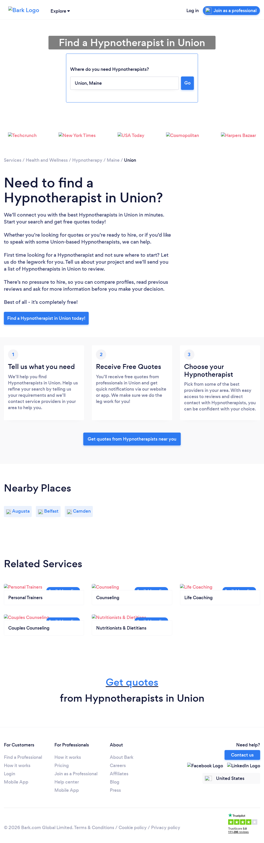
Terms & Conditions (94, 827)
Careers (118, 765)
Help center (66, 782)
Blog (114, 782)
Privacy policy (165, 827)
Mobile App (16, 782)
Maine (113, 160)
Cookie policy (133, 827)
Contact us (242, 755)
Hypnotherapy (87, 160)
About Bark (121, 757)
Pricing (61, 765)
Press (115, 790)
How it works (17, 765)
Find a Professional (23, 757)
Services (12, 160)
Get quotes (132, 682)
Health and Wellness (47, 160)
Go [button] (187, 83)
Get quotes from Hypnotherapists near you (132, 439)
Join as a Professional (75, 774)
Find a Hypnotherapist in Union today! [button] (46, 318)
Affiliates (119, 774)
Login (9, 774)
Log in (192, 10)
